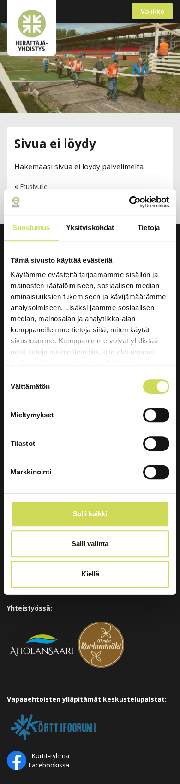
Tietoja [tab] (149, 227)
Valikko (152, 11)
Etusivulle (34, 186)
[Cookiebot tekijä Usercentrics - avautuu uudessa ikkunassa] (129, 202)
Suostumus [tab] (31, 227)
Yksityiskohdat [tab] (90, 227)
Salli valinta (90, 544)
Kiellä (90, 574)
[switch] (156, 415)
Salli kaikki (90, 514)
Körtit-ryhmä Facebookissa (48, 760)
